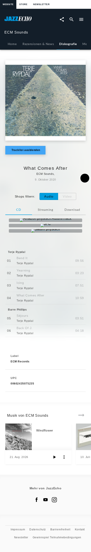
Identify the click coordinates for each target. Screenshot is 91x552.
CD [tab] (18, 209)
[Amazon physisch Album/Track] (45, 220)
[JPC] (45, 225)
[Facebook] (36, 499)
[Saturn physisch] (45, 231)
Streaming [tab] (45, 209)
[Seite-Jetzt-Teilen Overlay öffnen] (61, 19)
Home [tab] (12, 44)
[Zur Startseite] (25, 21)
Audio (48, 196)
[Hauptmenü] (81, 19)
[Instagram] (54, 499)
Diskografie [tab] (68, 44)
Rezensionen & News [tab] (38, 44)
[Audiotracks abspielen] (54, 457)
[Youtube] (45, 499)
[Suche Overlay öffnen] (71, 19)
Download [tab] (72, 209)
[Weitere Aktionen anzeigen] (64, 457)
